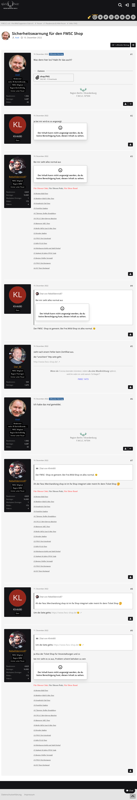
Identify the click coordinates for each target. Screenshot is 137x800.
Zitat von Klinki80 (47, 468)
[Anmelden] (127, 5)
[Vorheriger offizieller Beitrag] (130, 449)
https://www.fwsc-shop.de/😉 (65, 612)
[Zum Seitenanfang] (133, 796)
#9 (131, 630)
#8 (131, 588)
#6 (131, 399)
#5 (131, 346)
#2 (131, 115)
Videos (8, 204)
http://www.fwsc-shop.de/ (46, 361)
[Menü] (133, 5)
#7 (131, 460)
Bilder (8, 102)
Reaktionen (10, 96)
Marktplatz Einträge (13, 198)
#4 (131, 285)
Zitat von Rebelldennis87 (50, 293)
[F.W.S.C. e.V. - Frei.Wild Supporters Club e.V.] (10, 4)
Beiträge (9, 99)
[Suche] (120, 5)
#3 (131, 156)
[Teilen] (133, 45)
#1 (131, 54)
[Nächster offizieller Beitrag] (130, 104)
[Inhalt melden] (125, 104)
